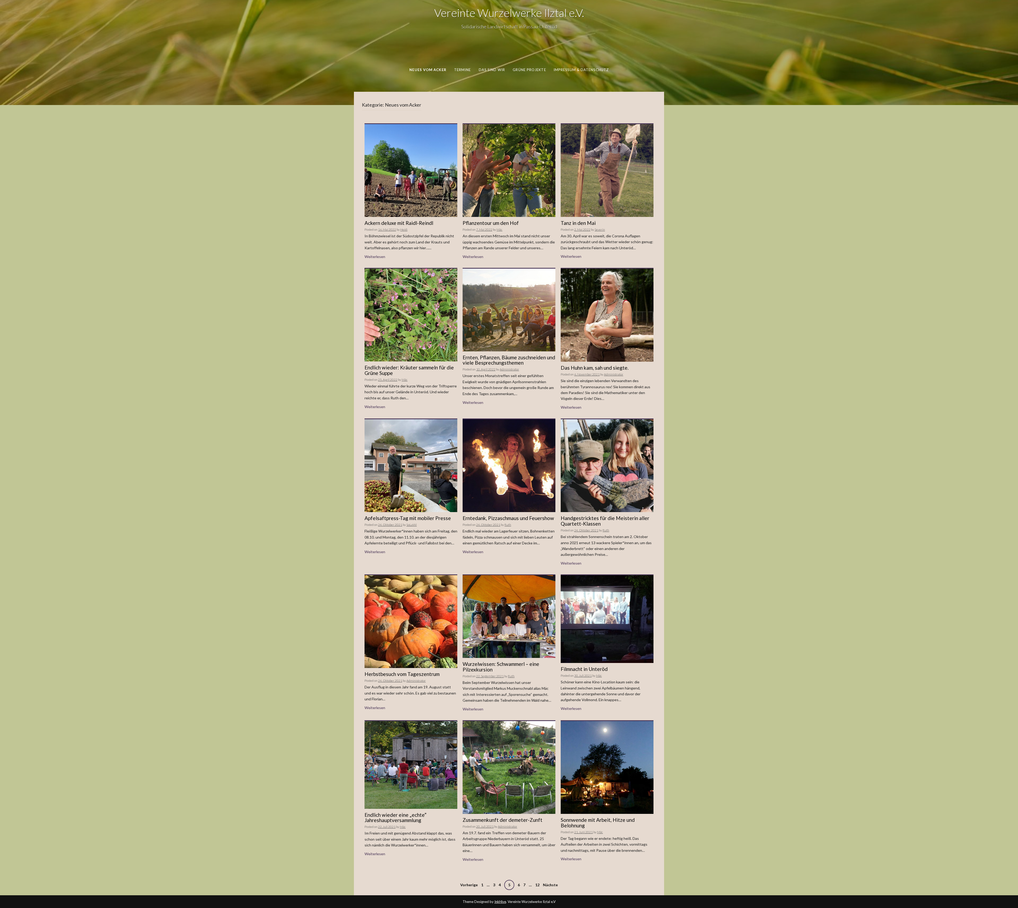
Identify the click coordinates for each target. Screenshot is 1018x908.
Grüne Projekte (529, 70)
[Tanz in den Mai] (607, 170)
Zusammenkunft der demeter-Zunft (502, 820)
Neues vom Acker (427, 70)
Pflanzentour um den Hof (491, 223)
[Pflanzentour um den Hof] (509, 170)
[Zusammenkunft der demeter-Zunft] (509, 767)
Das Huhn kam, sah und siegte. (595, 368)
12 (537, 885)
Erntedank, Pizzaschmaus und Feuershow (508, 518)
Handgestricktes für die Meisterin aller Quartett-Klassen (605, 521)
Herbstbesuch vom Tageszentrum (402, 674)
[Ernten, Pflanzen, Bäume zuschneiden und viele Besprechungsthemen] (509, 309)
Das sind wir (492, 70)
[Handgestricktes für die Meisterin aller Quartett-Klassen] (607, 465)
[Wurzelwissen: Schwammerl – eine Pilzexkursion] (509, 616)
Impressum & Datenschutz (581, 70)
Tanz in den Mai (578, 223)
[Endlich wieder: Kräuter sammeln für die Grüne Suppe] (411, 314)
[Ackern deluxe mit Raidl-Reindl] (411, 170)
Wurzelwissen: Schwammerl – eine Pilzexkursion (501, 667)
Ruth (507, 525)
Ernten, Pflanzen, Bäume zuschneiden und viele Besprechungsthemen (509, 360)
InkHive (500, 902)
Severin (600, 230)
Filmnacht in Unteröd (584, 669)
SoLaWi (411, 525)
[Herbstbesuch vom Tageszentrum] (411, 621)
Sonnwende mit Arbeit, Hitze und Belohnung (598, 822)
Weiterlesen (375, 256)
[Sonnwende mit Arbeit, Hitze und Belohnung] (607, 767)
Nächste (550, 885)
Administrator (509, 369)
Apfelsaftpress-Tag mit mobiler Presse (408, 518)
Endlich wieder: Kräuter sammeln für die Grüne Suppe (409, 370)
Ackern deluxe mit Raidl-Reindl (399, 223)
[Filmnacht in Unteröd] (607, 618)
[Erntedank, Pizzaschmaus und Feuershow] (509, 465)
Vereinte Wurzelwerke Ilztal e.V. (509, 12)
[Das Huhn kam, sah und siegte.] (607, 314)
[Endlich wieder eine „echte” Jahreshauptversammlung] (411, 764)
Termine (462, 70)
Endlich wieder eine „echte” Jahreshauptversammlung (396, 817)
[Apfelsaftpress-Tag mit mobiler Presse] (411, 465)
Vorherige (469, 885)
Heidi (403, 230)
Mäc (499, 230)
